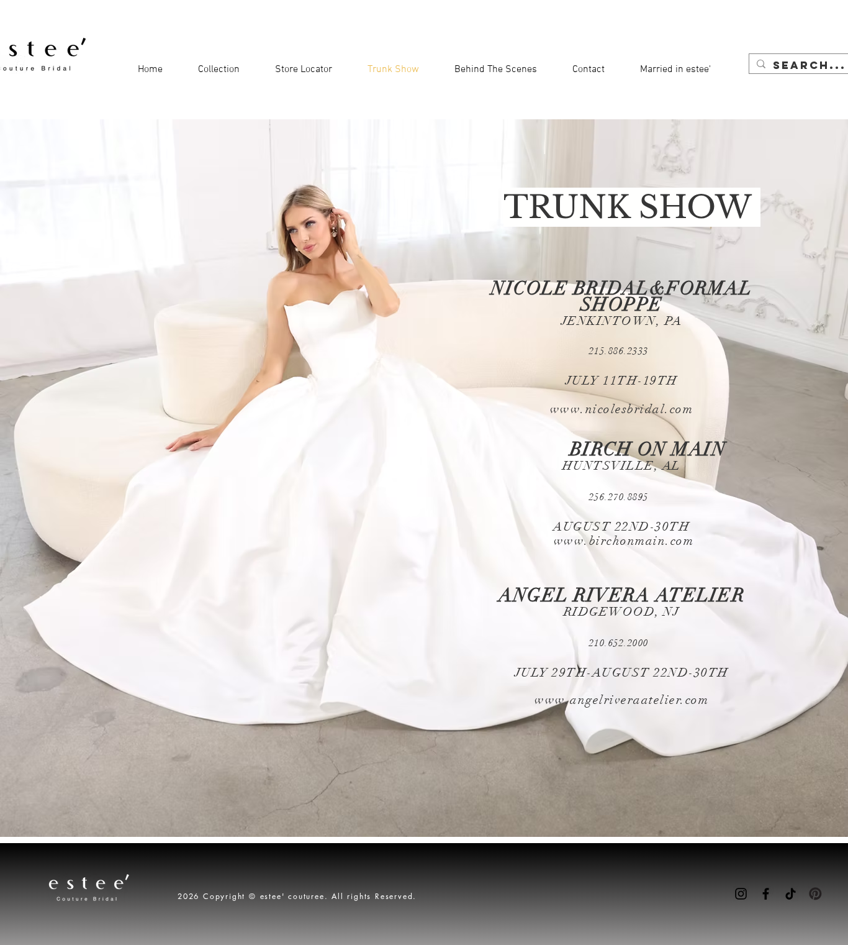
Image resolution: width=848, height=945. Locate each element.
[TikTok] (790, 894)
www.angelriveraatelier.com (621, 700)
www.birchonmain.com (624, 541)
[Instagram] (741, 894)
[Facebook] (766, 894)
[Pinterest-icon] (815, 894)
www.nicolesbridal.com (621, 409)
